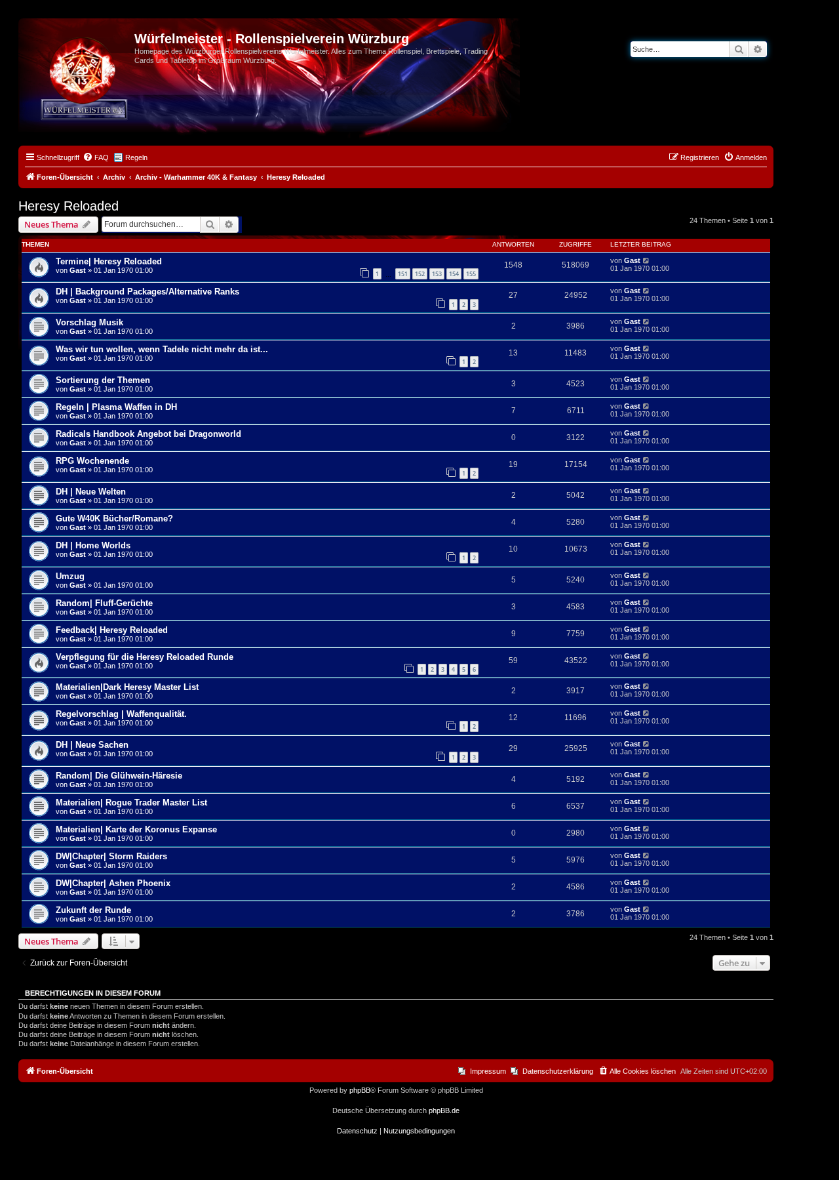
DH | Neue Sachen (92, 745)
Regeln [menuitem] (136, 157)
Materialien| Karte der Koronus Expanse (136, 829)
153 (437, 274)
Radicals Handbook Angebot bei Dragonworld (148, 434)
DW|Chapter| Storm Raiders (111, 856)
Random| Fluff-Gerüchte (104, 603)
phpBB (359, 1090)
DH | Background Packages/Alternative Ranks (147, 291)
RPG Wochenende (92, 461)
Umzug (70, 576)
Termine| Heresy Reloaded (109, 261)
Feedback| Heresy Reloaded (112, 630)
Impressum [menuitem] (488, 1071)
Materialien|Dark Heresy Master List (127, 687)
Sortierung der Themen (103, 380)
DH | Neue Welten (91, 492)
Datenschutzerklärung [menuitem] (557, 1071)
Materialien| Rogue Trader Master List (131, 802)
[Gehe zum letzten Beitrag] (646, 260)
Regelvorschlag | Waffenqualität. (121, 714)
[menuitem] (96, 157)
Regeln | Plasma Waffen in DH (116, 407)
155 (471, 274)
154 (454, 274)
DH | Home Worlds (93, 545)
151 (403, 274)
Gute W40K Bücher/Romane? (114, 518)
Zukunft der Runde (93, 910)
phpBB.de (444, 1110)
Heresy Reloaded (68, 206)
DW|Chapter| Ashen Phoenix (113, 883)
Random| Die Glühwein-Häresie (119, 776)
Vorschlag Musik (89, 322)
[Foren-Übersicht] (78, 43)
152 (420, 274)
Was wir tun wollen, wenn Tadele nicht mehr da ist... (162, 349)
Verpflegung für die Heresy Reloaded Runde (144, 657)
